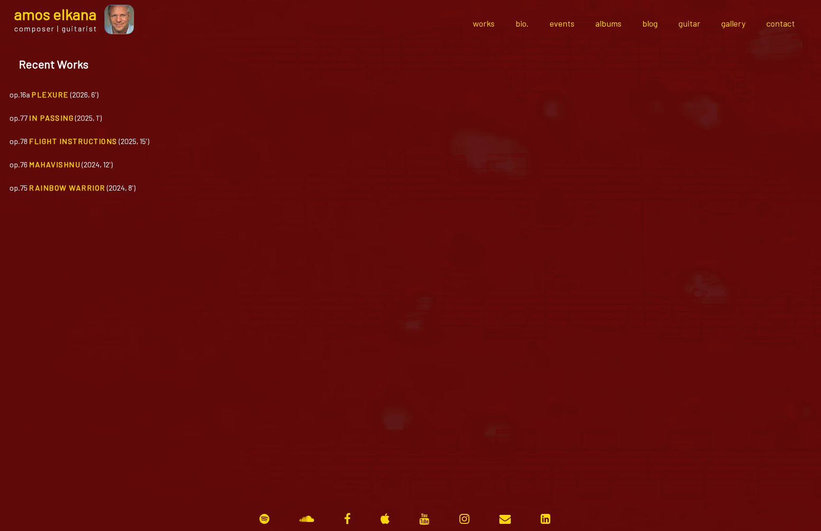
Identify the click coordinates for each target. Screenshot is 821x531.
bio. (522, 23)
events (562, 23)
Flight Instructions (73, 140)
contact (780, 23)
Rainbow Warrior (67, 187)
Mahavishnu (54, 164)
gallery (733, 23)
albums (608, 23)
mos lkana (55, 14)
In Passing (51, 117)
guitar (689, 23)
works (484, 23)
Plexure (50, 94)
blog (650, 23)
